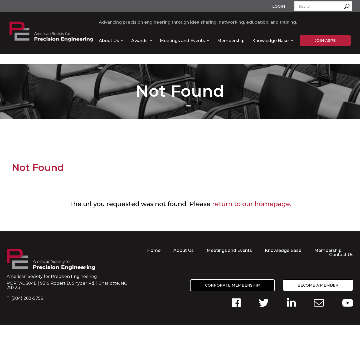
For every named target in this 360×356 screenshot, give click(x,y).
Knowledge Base (270, 40)
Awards (139, 40)
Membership (231, 40)
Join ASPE (325, 40)
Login (278, 6)
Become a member (318, 285)
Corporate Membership (232, 285)
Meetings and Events (182, 40)
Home (153, 250)
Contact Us (341, 254)
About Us (109, 40)
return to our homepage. (251, 204)
